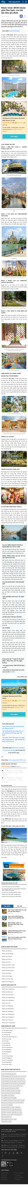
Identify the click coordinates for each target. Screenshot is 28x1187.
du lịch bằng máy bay (11, 1074)
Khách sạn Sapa (6, 973)
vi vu (6, 1105)
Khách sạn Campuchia (8, 989)
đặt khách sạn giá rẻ (6, 1112)
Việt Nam (10, 1105)
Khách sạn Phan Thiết (8, 967)
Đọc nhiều (7, 906)
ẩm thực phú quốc (9, 777)
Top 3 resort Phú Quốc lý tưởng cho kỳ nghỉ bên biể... (16, 917)
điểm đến (4, 779)
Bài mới (19, 906)
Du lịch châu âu (15, 1076)
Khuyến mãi (4, 1173)
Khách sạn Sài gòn (7, 976)
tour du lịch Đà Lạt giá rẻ (17, 1102)
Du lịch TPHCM (12, 1083)
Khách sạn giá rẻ (5, 1088)
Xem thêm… (4, 857)
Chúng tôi (17, 1179)
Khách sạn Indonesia (8, 1000)
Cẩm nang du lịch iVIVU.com (17, 760)
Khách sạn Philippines (8, 1014)
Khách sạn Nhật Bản (8, 1011)
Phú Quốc (20, 779)
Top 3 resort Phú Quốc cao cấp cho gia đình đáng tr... (17, 910)
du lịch (3, 1074)
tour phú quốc (5, 782)
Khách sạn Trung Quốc (8, 1022)
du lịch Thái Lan (21, 1081)
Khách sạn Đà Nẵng (7, 953)
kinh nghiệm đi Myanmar (7, 1100)
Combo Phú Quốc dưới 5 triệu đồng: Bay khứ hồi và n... (16, 931)
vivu (3, 1105)
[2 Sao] (3, 766)
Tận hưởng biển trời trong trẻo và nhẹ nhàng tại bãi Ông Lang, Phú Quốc (12, 733)
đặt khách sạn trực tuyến (7, 1114)
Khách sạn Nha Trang (8, 965)
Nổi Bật (15, 772)
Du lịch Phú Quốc (16, 4)
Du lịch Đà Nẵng (21, 1083)
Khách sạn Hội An (7, 959)
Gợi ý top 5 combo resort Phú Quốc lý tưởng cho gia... (17, 938)
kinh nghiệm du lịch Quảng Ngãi (9, 1097)
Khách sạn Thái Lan (7, 1020)
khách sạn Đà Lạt (5, 1093)
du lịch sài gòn (13, 1081)
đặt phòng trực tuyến (6, 1121)
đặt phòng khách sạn (6, 1117)
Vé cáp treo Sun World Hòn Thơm (11, 892)
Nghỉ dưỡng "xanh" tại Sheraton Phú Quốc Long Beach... (15, 924)
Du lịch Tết (4, 1179)
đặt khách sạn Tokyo (17, 1112)
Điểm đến (4, 772)
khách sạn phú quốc (11, 779)
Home (2, 4)
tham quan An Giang (6, 1102)
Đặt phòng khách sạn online (8, 1107)
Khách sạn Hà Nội (7, 956)
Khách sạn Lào (6, 1003)
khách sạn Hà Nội (15, 1088)
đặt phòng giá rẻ (18, 1114)
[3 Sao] (4, 766)
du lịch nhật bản (5, 1081)
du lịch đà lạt (4, 1085)
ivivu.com (14, 1085)
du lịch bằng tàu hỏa (6, 1076)
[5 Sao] (6, 766)
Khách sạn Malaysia (7, 1006)
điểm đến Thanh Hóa (6, 1109)
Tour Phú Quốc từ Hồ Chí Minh (11, 887)
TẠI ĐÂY (12, 672)
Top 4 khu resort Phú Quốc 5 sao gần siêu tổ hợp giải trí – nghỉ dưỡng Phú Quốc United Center (13, 739)
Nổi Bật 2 (21, 772)
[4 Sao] (5, 766)
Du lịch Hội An (12, 1078)
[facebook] (21, 16)
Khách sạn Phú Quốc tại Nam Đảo (11, 896)
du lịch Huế (23, 1076)
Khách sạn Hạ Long (7, 979)
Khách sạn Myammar (8, 1009)
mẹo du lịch (16, 1100)
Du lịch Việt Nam (19, 1173)
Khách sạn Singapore (8, 1017)
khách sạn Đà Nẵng (15, 1093)
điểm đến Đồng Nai (17, 1109)
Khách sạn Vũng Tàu (8, 981)
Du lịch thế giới (19, 1177)
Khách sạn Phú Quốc (8, 970)
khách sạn (20, 1085)
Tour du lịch (23, 4)
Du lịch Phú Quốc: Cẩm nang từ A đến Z (13, 826)
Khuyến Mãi (10, 772)
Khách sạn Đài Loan (7, 992)
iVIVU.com (4, 845)
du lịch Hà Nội (5, 1078)
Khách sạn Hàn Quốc (8, 994)
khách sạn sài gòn (16, 1090)
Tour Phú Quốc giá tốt (9, 883)
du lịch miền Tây (20, 1078)
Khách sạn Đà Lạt (7, 951)
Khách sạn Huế (6, 962)
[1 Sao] (1, 766)
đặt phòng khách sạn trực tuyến (9, 1119)
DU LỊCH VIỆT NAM (8, 4)
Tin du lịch (18, 1175)
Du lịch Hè (4, 1175)
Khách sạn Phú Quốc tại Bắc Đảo (11, 894)
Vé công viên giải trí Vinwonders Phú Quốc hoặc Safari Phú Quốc (14, 889)
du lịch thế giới (5, 1083)
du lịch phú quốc (18, 777)
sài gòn (22, 1100)
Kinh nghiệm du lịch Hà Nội (8, 1095)
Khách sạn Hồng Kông (8, 997)
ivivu (10, 1085)
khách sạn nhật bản (6, 1090)
